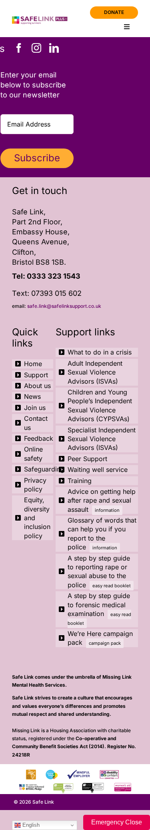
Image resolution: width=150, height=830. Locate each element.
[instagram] (36, 48)
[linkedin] (54, 48)
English (30, 825)
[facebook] (19, 48)
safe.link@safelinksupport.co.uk (64, 306)
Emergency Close (116, 822)
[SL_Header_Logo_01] (42, 20)
